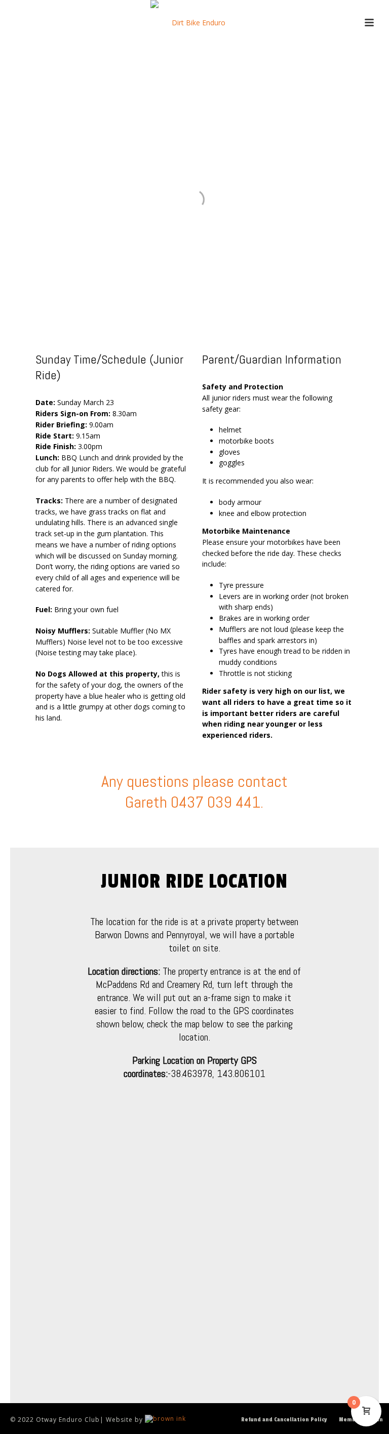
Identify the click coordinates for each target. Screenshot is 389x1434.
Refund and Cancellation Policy (284, 1419)
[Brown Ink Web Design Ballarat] (165, 1419)
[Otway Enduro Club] (194, 23)
